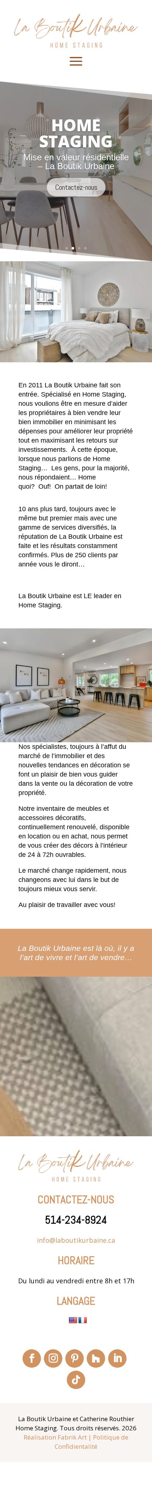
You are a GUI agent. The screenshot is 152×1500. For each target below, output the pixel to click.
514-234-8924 (76, 1220)
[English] (73, 1320)
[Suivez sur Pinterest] (74, 1358)
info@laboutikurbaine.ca (76, 1240)
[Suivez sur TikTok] (76, 1380)
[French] (82, 1320)
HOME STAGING (76, 147)
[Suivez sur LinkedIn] (117, 1358)
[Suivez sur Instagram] (53, 1358)
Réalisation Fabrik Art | (57, 1437)
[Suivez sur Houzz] (96, 1358)
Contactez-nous (76, 201)
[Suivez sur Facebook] (32, 1358)
